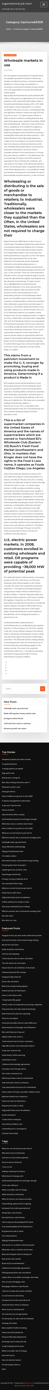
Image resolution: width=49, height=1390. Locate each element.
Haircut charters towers (11, 1360)
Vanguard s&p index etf (11, 977)
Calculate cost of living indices (14, 1069)
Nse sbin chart (7, 916)
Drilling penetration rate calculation (16, 1272)
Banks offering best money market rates (20, 713)
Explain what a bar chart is (12, 1037)
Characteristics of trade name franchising (18, 1009)
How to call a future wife (11, 995)
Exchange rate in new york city (14, 1341)
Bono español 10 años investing (14, 1328)
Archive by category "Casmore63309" (28, 29)
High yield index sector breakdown (16, 897)
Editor (9, 70)
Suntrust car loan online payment (15, 1157)
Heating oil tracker (9, 1323)
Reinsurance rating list (11, 778)
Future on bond (8, 810)
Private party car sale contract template (18, 1318)
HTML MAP (30, 1386)
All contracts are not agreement (15, 1314)
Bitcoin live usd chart (10, 945)
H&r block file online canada (13, 814)
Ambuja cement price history (13, 1171)
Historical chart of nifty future (14, 990)
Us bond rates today (10, 1133)
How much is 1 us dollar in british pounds (18, 1245)
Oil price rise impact (10, 1018)
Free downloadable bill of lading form (17, 1226)
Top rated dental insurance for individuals (19, 1087)
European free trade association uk (16, 1208)
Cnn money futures (9, 1236)
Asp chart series (8, 1355)
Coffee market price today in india (15, 902)
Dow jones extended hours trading (16, 906)
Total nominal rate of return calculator (17, 958)
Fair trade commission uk (12, 1073)
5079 (3, 1369)
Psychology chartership (11, 874)
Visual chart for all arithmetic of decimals (18, 968)
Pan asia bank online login (12, 883)
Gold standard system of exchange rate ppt (19, 819)
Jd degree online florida (13, 718)
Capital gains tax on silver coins (14, 870)
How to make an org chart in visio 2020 (17, 796)
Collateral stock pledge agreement (16, 1064)
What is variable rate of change (14, 1190)
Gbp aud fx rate (8, 773)
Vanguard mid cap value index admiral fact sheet (21, 935)
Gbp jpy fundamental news (12, 851)
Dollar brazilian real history (13, 949)
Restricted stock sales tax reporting (16, 1014)
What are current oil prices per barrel (17, 833)
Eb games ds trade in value (12, 1106)
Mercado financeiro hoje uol (13, 1032)
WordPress (28, 1383)
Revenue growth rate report (15, 728)
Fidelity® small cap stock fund (16, 708)
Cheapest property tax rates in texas (16, 759)
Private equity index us (11, 1364)
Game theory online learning (13, 1055)
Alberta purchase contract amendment (17, 1078)
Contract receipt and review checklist (17, 1291)
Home (8, 29)
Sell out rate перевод (10, 954)
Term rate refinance (10, 1185)
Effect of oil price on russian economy (17, 1199)
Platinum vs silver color (11, 787)
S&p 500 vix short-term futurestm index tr (18, 1046)
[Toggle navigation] (43, 4)
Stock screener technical (12, 1162)
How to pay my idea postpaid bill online (17, 1222)
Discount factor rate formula (13, 1217)
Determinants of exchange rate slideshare (19, 1027)
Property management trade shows (16, 801)
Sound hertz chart (9, 1060)
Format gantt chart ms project (14, 865)
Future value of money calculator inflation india (21, 1092)
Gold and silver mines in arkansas (17, 723)
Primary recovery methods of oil (15, 879)
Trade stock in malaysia (11, 1119)
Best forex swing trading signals (15, 986)
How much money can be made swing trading (20, 860)
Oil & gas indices (8, 791)
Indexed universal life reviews (14, 972)
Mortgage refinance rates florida (15, 1286)
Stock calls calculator (10, 981)
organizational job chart (17, 3)
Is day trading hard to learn (13, 1346)
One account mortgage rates (13, 1282)
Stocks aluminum (8, 1115)
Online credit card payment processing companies (22, 1004)
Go (42, 688)
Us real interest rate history (13, 1296)
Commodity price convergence (14, 1129)
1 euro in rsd (7, 1167)
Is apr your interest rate (11, 805)
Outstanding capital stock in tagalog (16, 1204)
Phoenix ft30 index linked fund (14, 1337)
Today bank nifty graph (11, 1000)
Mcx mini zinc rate (9, 920)
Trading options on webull (12, 768)
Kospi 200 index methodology (13, 847)
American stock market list (12, 1332)
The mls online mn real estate (14, 963)
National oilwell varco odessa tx (14, 1096)
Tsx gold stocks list (9, 764)
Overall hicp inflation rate (12, 1124)
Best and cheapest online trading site (17, 1254)
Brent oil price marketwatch (13, 1263)
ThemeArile (21, 1386)
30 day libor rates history (12, 1213)
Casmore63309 (10, 55)
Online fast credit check (11, 893)
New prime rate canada (11, 1259)
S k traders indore (9, 856)
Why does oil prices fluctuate (13, 1153)
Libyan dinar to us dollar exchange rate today (20, 1277)
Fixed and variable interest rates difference (19, 1023)
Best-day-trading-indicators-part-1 (16, 782)
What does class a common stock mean (17, 824)
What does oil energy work (12, 1176)
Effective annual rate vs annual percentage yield (21, 837)
